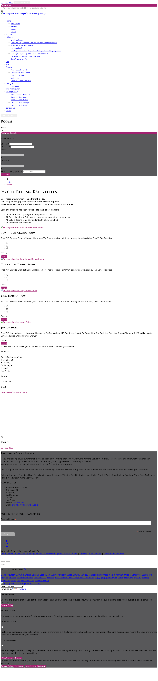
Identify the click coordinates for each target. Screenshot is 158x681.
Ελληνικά (20, 574)
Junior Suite (15, 78)
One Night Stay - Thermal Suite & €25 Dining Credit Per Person (34, 43)
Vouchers (9, 34)
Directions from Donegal (20, 102)
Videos (13, 29)
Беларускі (136, 574)
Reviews (14, 26)
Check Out (5, 146)
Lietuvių (76, 574)
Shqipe (20, 580)
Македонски (95, 574)
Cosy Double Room (18, 75)
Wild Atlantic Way (13, 89)
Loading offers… (17, 40)
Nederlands (66, 577)
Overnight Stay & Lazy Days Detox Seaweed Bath (29, 53)
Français (61, 574)
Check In (5, 143)
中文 (47, 580)
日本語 (97, 577)
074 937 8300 (7, 2)
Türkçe (75, 577)
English (28, 574)
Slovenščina (28, 580)
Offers (8, 37)
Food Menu (15, 86)
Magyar (4, 577)
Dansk (4, 574)
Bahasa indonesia (25, 577)
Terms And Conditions (114, 553)
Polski (120, 577)
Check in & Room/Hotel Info (21, 81)
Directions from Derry (19, 105)
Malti (118, 574)
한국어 (104, 577)
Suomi (54, 574)
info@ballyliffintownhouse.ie (14, 392)
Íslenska (50, 577)
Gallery (8, 110)
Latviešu (84, 574)
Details (4, 256)
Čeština (144, 574)
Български (126, 574)
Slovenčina (40, 580)
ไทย (81, 577)
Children (5, 160)
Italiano (37, 577)
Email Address (8, 519)
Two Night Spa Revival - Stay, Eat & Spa (25, 56)
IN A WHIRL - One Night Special (22, 45)
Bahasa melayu (108, 574)
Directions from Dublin (19, 97)
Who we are (15, 23)
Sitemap (83, 553)
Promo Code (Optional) (11, 171)
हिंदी (150, 574)
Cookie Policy (95, 553)
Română (145, 577)
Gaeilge (68, 574)
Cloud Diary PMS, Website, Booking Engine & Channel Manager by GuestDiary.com (39, 553)
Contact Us (10, 108)
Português (112, 577)
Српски (12, 580)
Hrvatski (12, 577)
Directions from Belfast (19, 100)
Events (13, 32)
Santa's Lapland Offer (19, 59)
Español (35, 574)
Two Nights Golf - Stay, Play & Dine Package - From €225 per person (36, 51)
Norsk (58, 577)
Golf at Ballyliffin (17, 48)
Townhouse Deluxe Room (20, 72)
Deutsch (11, 574)
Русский (137, 577)
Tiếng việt (128, 577)
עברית (43, 577)
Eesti (42, 574)
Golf (7, 61)
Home (8, 21)
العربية (47, 574)
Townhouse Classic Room (20, 70)
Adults (4, 149)
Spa (7, 64)
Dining (8, 83)
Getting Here (11, 91)
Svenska (5, 580)
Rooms (9, 67)
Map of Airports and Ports (20, 94)
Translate (21, 589)
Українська (88, 577)
